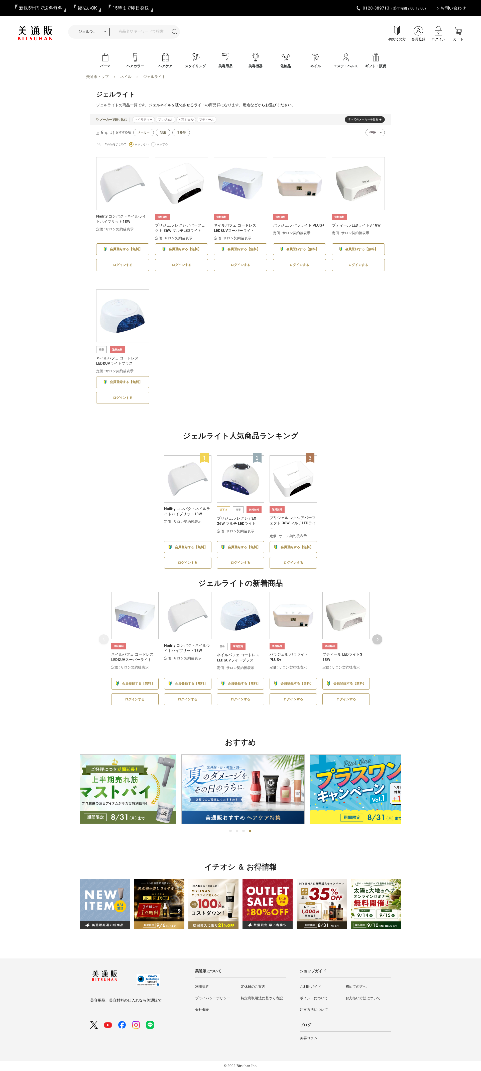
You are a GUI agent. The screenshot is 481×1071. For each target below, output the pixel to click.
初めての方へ (356, 987)
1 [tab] (230, 831)
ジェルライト (154, 76)
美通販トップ (97, 76)
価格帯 (181, 132)
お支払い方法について (363, 998)
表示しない (142, 144)
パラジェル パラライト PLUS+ (298, 225)
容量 (163, 132)
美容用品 (225, 66)
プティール (206, 119)
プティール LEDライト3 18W (356, 225)
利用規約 (202, 987)
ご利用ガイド (310, 987)
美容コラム (308, 1038)
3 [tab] (243, 831)
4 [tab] (250, 831)
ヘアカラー (135, 66)
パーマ (105, 66)
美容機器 (256, 66)
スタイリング (195, 66)
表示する (162, 144)
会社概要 (202, 1010)
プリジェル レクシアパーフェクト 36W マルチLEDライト (293, 523)
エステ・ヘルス (345, 66)
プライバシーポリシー (212, 998)
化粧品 (285, 66)
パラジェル (186, 119)
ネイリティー (144, 119)
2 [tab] (237, 831)
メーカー (144, 132)
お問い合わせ (453, 8)
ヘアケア (165, 66)
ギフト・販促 (375, 66)
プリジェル (165, 119)
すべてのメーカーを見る (363, 119)
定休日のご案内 (253, 987)
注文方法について (314, 1010)
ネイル (315, 66)
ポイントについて (314, 998)
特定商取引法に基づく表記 (262, 998)
